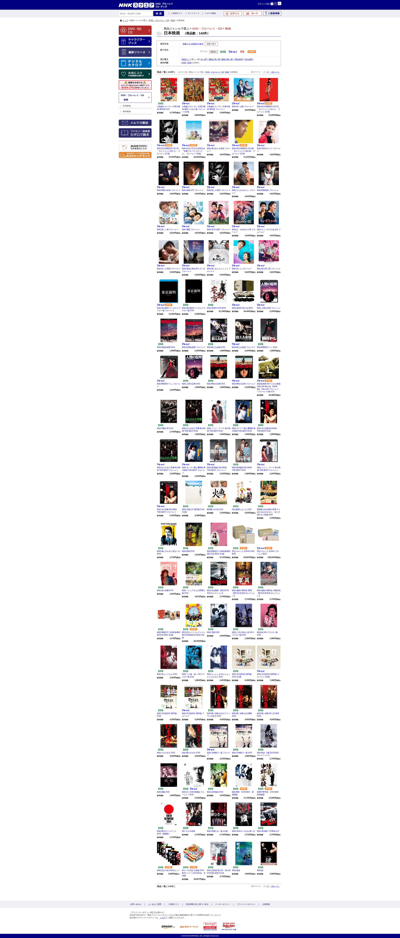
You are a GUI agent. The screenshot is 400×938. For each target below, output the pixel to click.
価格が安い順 (214, 59)
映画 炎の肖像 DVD (165, 590)
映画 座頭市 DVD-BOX (216, 308)
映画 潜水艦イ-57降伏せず (268, 831)
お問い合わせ (135, 904)
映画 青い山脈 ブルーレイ (243, 106)
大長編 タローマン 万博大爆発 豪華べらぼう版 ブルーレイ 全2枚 (193, 109)
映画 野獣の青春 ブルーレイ (168, 190)
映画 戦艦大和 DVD (165, 428)
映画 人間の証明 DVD (191, 384)
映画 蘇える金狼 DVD (216, 347)
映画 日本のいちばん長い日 (243, 831)
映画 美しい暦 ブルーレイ (168, 229)
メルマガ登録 (210, 13)
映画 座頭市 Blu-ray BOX (242, 308)
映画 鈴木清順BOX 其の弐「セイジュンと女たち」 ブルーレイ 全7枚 (268, 109)
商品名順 (238, 59)
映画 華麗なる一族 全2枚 (217, 831)
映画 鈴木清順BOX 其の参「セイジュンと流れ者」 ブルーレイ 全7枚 (243, 151)
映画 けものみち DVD (166, 753)
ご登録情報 (272, 13)
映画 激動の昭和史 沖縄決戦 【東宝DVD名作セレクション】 (268, 593)
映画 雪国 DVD (213, 632)
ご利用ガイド (176, 13)
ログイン (233, 13)
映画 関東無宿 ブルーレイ (268, 190)
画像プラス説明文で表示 (193, 44)
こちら (162, 918)
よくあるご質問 (154, 904)
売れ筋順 (248, 59)
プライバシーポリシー (246, 904)
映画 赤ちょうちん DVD (167, 674)
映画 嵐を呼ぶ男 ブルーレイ (268, 269)
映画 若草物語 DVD (215, 792)
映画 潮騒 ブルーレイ (191, 229)
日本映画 (127, 106)
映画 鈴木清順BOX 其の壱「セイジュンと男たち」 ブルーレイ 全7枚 (168, 151)
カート (252, 13)
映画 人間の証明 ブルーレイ (268, 308)
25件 (184, 63)
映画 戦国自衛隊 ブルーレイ (193, 347)
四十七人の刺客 (188, 831)
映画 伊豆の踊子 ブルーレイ (218, 229)
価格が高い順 (227, 59)
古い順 (203, 59)
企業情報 (266, 904)
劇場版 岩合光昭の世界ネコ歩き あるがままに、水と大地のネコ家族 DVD (268, 512)
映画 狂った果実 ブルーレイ (168, 269)
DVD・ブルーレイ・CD (159, 20)
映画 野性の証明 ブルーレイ (243, 384)
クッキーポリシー (222, 904)
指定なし (186, 59)
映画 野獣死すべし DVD (267, 347)
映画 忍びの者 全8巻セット (168, 870)
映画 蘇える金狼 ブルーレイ (243, 347)
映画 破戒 (236, 870)
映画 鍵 (260, 870)
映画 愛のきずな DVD (191, 753)
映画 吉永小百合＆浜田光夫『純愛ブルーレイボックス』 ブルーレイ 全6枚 (193, 151)
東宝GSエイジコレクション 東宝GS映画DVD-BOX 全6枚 (193, 635)
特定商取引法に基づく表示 (197, 904)
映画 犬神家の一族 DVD (242, 753)
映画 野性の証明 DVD (216, 384)
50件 (190, 63)
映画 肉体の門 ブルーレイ (193, 190)
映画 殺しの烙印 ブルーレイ (218, 190)
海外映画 (127, 111)
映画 (173, 20)
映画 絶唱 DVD (188, 551)
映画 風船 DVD (163, 792)
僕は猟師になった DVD (242, 509)
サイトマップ (193, 13)
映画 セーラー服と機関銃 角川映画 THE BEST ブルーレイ (193, 470)
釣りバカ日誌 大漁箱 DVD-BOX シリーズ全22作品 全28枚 (193, 873)
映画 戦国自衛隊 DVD (166, 347)
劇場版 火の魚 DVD (215, 509)
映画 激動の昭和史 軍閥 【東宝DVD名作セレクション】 (243, 593)
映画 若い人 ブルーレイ (242, 269)
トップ (125, 20)
